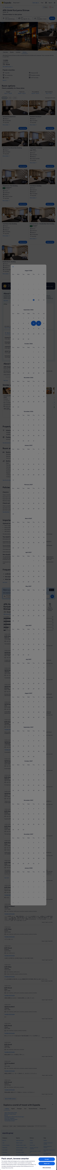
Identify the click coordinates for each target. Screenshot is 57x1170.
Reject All (46, 1163)
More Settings (47, 1167)
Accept (47, 1159)
